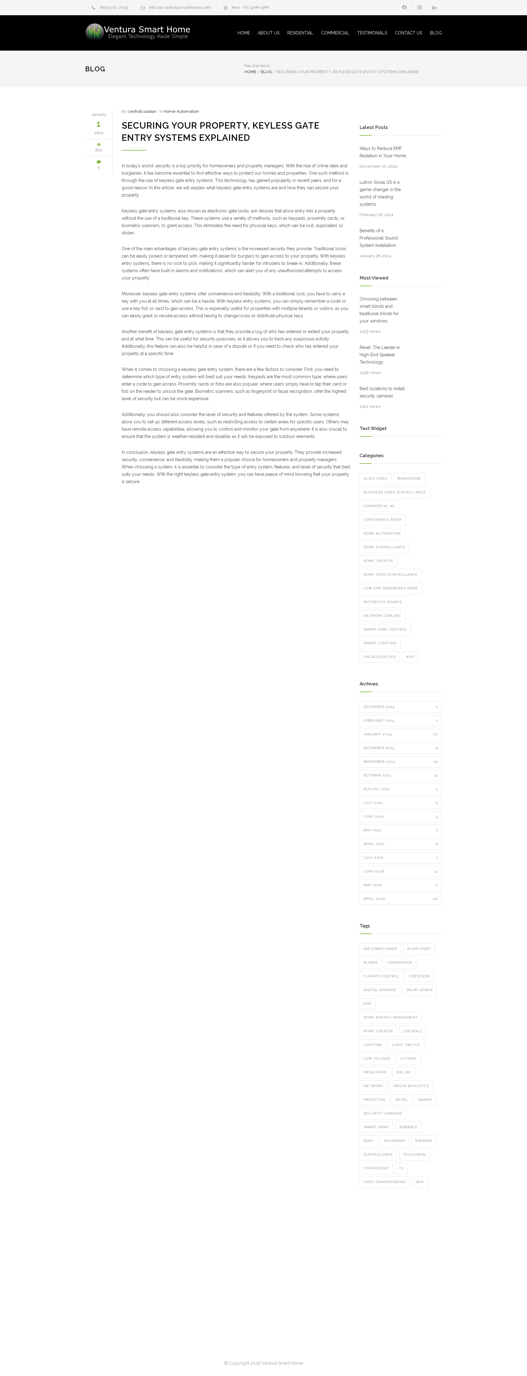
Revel (402, 1100)
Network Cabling (382, 616)
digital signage (380, 990)
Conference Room (382, 520)
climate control (381, 976)
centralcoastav (141, 111)
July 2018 (401, 858)
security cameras (383, 1113)
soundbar (394, 1141)
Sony (369, 1141)
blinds (371, 963)
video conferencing (385, 1182)
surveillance (378, 1155)
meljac (403, 1072)
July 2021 (401, 803)
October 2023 (401, 775)
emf (367, 1004)
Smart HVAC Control (385, 629)
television (414, 1155)
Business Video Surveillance (395, 492)
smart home (376, 1127)
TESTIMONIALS (372, 32)
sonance (408, 1127)
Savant (425, 1100)
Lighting (373, 1045)
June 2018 (401, 871)
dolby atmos (420, 990)
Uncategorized (380, 657)
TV (401, 1168)
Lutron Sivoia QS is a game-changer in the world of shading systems (380, 193)
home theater (378, 1031)
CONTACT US (408, 32)
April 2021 (401, 844)
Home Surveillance (384, 547)
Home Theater (378, 561)
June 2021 (401, 817)
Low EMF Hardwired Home (391, 588)
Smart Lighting (380, 643)
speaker (423, 1141)
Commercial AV (379, 506)
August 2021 (401, 789)
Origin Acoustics (411, 1086)
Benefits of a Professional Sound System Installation (379, 238)
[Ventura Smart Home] (141, 33)
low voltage (377, 1059)
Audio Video (375, 479)
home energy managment (391, 1017)
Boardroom (409, 479)
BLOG (436, 32)
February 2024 (401, 721)
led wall (413, 1031)
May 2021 (401, 830)
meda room (375, 1072)
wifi (420, 1182)
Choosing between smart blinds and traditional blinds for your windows (379, 310)
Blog (95, 69)
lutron (408, 1059)
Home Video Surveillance (391, 575)
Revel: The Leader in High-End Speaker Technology (380, 354)
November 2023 (401, 762)
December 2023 (401, 748)
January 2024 (401, 734)
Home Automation (181, 111)
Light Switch (406, 1045)
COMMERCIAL (335, 32)
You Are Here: (257, 65)
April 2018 (401, 899)
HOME (244, 32)
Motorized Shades (383, 602)
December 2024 (401, 707)
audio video (419, 949)
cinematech (400, 963)
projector (374, 1100)
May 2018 (401, 885)
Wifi (410, 657)
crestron (419, 976)
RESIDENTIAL (300, 32)
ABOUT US (268, 32)
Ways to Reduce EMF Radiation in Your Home (383, 152)
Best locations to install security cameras (382, 392)
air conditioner (380, 949)
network (373, 1086)
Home (250, 71)
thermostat (376, 1168)
